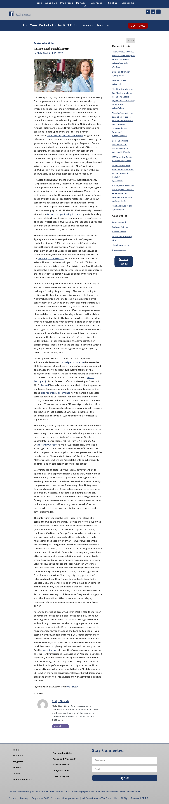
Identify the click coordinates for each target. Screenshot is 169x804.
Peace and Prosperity (65, 758)
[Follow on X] (153, 12)
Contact (113, 3)
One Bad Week (119, 80)
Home (38, 3)
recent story (49, 650)
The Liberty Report (121, 245)
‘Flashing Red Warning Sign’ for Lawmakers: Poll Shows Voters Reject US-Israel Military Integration (123, 97)
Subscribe (128, 3)
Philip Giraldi (43, 53)
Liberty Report (61, 776)
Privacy (12, 798)
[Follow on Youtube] (158, 12)
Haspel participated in (72, 362)
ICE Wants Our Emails (122, 157)
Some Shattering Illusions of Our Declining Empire (120, 144)
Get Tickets (138, 25)
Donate (81, 3)
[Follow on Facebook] (148, 12)
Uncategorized (119, 250)
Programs (66, 3)
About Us (51, 3)
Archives (97, 3)
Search (131, 40)
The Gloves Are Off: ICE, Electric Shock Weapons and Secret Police (123, 55)
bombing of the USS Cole (51, 258)
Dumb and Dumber (121, 71)
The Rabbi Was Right (122, 205)
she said (44, 385)
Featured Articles (44, 43)
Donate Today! (123, 262)
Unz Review (72, 686)
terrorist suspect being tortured (64, 214)
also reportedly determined (55, 392)
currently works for (48, 444)
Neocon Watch (119, 231)
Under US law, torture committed (65, 135)
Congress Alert (119, 222)
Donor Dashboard (22, 779)
